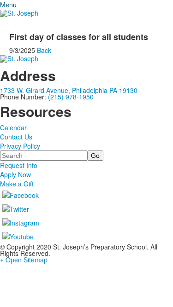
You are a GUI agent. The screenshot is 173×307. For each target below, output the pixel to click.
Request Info (18, 165)
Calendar (13, 127)
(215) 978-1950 (71, 96)
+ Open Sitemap (24, 259)
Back (44, 50)
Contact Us (16, 136)
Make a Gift (17, 183)
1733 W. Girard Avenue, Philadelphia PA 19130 (68, 90)
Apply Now (15, 174)
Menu (8, 4)
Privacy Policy (20, 146)
